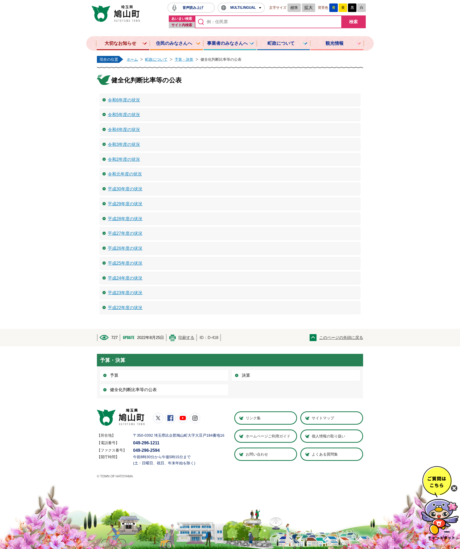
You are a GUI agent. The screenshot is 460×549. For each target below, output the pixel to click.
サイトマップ (323, 418)
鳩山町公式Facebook (170, 418)
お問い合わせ (257, 454)
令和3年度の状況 (124, 144)
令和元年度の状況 (125, 174)
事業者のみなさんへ (227, 43)
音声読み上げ (193, 8)
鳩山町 (121, 417)
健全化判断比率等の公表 (133, 389)
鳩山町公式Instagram (195, 418)
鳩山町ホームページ (116, 13)
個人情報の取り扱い (328, 436)
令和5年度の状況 (124, 114)
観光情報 (335, 43)
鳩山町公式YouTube (182, 418)
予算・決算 (184, 59)
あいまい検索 (181, 19)
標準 (294, 8)
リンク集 (253, 418)
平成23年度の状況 (125, 292)
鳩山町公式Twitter (158, 418)
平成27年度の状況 (125, 233)
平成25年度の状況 (125, 263)
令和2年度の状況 (124, 159)
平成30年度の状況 (125, 189)
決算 (246, 375)
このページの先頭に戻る (341, 337)
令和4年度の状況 (124, 129)
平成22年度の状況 (125, 307)
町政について (281, 43)
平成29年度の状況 (125, 204)
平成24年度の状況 (125, 278)
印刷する (186, 337)
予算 (114, 375)
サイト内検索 (181, 25)
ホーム (132, 59)
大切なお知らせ (120, 43)
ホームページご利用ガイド (268, 436)
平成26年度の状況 (125, 248)
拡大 (308, 7)
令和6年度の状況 (124, 100)
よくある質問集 (325, 454)
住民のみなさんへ (174, 43)
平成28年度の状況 (125, 218)
